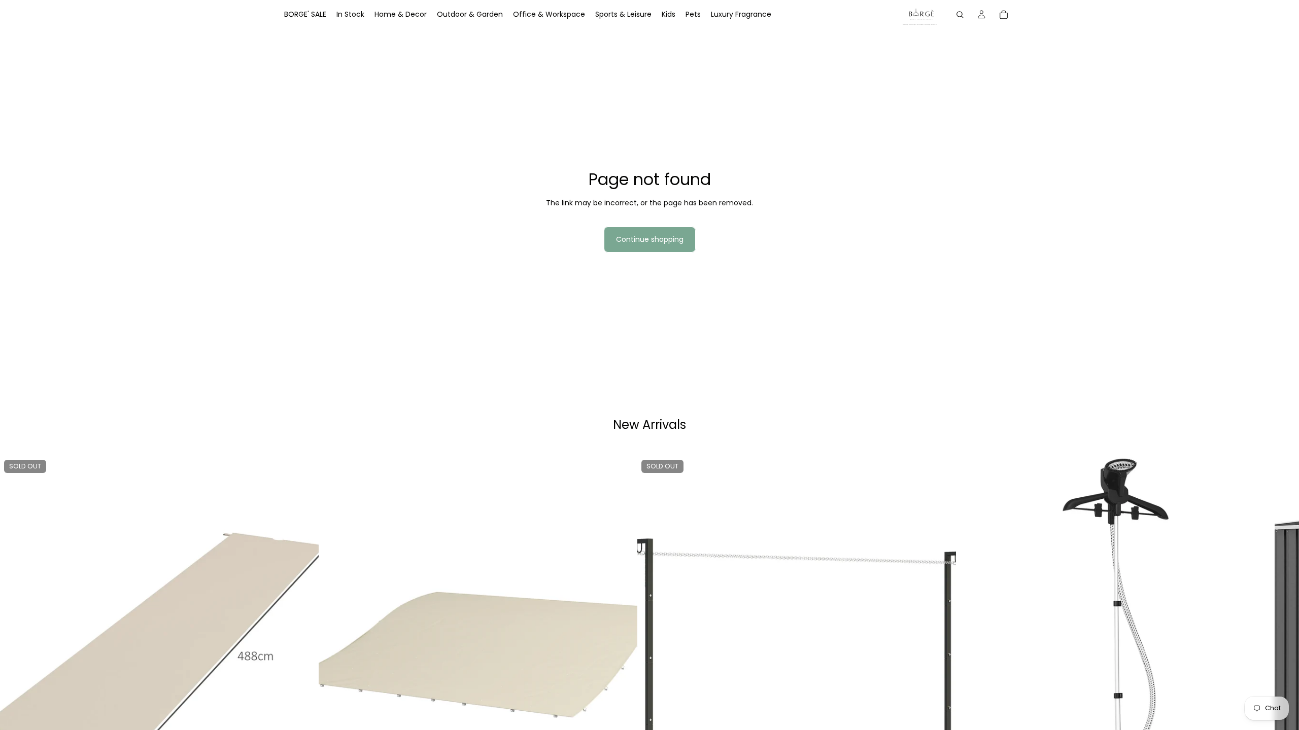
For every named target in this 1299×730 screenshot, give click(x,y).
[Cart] (1004, 15)
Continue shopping (649, 239)
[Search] (960, 15)
